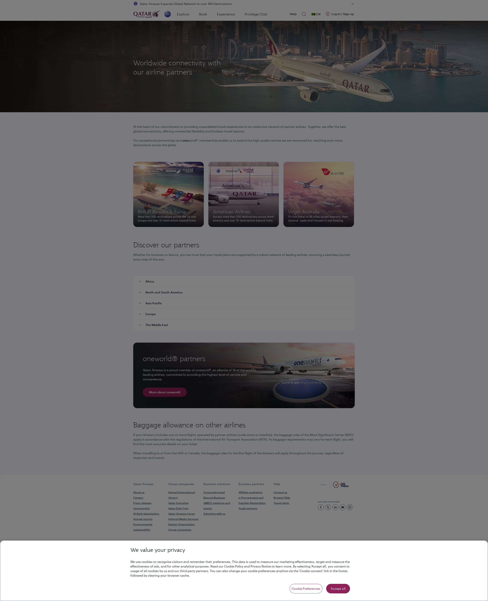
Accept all (338, 588)
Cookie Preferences (306, 588)
